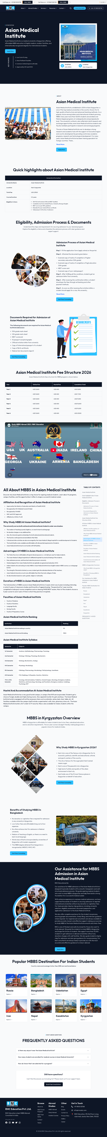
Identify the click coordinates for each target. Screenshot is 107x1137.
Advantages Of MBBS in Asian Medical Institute (92, 539)
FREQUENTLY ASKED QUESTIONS (88, 617)
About (22, 8)
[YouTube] (13, 1123)
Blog (62, 1106)
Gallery (63, 1119)
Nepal (85, 606)
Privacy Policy (65, 1116)
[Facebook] (6, 1123)
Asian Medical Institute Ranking (92, 553)
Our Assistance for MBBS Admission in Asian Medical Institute (90, 580)
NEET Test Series (40, 1116)
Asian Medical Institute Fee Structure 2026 (90, 519)
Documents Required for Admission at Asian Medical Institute (91, 512)
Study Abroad (52, 1112)
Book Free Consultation (53, 1084)
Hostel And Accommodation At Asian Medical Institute (92, 560)
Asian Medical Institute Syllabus (92, 556)
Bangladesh (87, 594)
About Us (40, 1106)
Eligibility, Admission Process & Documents (90, 502)
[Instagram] (10, 1123)
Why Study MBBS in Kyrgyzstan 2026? (92, 569)
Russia (85, 591)
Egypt (85, 600)
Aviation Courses (53, 1115)
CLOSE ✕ (103, 2)
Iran (85, 603)
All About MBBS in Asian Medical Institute (91, 524)
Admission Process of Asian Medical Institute (91, 507)
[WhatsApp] (20, 1123)
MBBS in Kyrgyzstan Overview (91, 565)
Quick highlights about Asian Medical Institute (90, 496)
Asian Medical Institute (88, 492)
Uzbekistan (86, 597)
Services (43, 8)
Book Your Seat (80, 8)
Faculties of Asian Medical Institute (90, 549)
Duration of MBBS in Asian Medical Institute (90, 544)
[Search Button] (70, 8)
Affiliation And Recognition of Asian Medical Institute (91, 529)
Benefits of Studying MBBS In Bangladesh (91, 574)
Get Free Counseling (64, 299)
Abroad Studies (32, 8)
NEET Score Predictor (40, 1110)
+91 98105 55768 (79, 1107)
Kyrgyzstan (87, 613)
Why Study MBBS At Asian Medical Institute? (92, 534)
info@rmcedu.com (80, 1110)
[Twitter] (16, 1123)
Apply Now (10, 51)
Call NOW (27, 2)
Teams (39, 1123)
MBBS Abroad (52, 1109)
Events (63, 1109)
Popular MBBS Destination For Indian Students (91, 587)
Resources (52, 8)
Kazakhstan (87, 610)
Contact (61, 8)
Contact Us (64, 1112)
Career (63, 1122)
